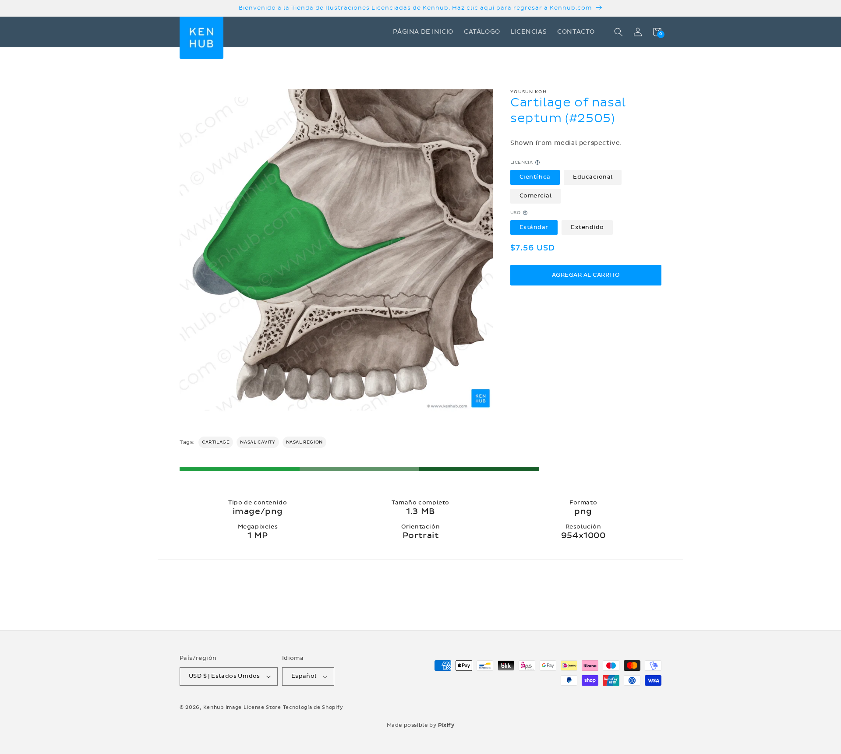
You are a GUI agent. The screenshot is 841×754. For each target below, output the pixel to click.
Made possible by (421, 725)
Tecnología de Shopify (313, 707)
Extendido (587, 227)
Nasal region (304, 442)
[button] (618, 32)
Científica (535, 176)
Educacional (593, 176)
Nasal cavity (257, 442)
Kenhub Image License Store (242, 707)
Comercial (535, 195)
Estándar (533, 227)
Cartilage (216, 442)
